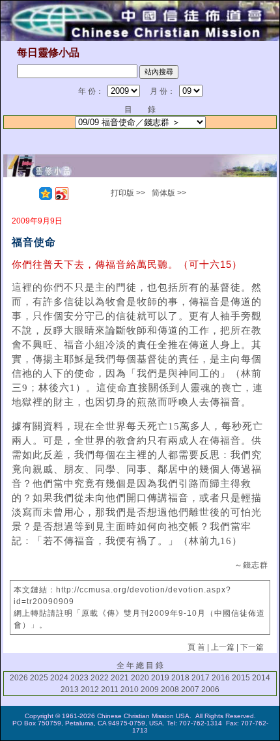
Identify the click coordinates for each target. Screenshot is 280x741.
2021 (120, 677)
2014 (261, 677)
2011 (110, 689)
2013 (70, 689)
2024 (59, 677)
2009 (150, 689)
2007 (190, 689)
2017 (200, 677)
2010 (129, 689)
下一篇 (252, 647)
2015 (241, 677)
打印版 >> (128, 192)
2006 (210, 689)
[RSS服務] (29, 193)
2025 (39, 677)
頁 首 (196, 647)
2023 (79, 677)
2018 (180, 677)
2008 (170, 689)
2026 (19, 677)
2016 (221, 677)
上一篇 (222, 647)
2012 (90, 689)
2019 (160, 677)
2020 (140, 677)
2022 (100, 677)
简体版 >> (169, 192)
